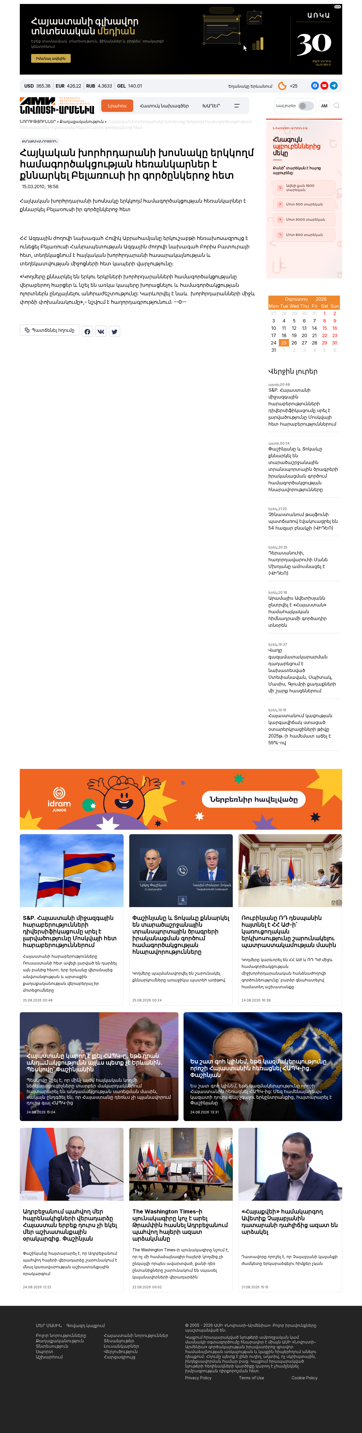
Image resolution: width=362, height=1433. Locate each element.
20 (304, 335)
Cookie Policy (305, 1377)
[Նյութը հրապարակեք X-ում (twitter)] (114, 331)
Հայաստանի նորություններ (136, 1335)
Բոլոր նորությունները (61, 1335)
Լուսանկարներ (121, 1346)
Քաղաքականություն (39, 141)
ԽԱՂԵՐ (211, 106)
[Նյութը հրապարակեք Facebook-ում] (87, 331)
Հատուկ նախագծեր (164, 106)
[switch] (306, 105)
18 (284, 335)
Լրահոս (117, 106)
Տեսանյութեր (119, 1340)
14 (314, 328)
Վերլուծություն (121, 1351)
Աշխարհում (49, 1357)
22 (324, 335)
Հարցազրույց (119, 1357)
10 (273, 328)
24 (274, 343)
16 (334, 328)
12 (294, 328)
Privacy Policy (198, 1377)
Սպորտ (44, 1351)
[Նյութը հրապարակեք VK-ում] (101, 331)
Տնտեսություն (52, 1346)
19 (294, 335)
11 (284, 328)
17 (273, 335)
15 (324, 328)
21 (314, 335)
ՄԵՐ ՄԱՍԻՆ (49, 1325)
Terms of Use (251, 1377)
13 (304, 328)
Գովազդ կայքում (85, 1325)
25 (283, 343)
